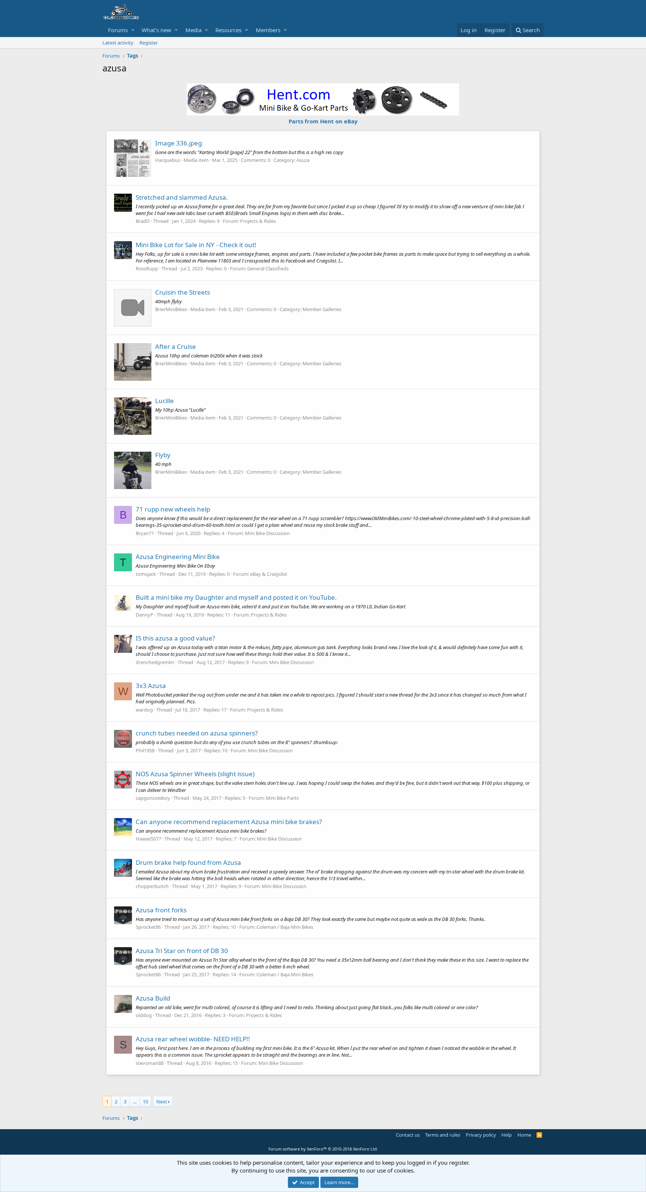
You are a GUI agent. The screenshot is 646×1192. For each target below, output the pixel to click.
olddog (144, 1015)
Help (506, 1134)
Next (161, 1101)
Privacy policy (481, 1134)
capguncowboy (153, 798)
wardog (144, 709)
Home (524, 1134)
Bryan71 (145, 533)
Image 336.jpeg (178, 143)
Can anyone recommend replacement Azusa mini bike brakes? (229, 821)
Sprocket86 (148, 927)
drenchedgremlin (155, 662)
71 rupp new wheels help (173, 509)
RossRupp (147, 268)
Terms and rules (442, 1134)
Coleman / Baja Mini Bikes (284, 927)
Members (268, 30)
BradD (143, 221)
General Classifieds (268, 268)
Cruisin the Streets (182, 292)
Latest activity (117, 42)
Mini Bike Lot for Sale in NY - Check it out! (196, 244)
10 (145, 1101)
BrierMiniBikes (171, 309)
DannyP (144, 614)
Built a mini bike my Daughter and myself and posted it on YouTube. (236, 597)
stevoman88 (149, 1063)
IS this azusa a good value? (175, 638)
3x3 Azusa (151, 685)
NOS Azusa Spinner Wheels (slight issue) (195, 773)
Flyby (162, 455)
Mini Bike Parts (282, 798)
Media (193, 30)
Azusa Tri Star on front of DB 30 (182, 950)
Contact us (408, 1134)
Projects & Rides (258, 221)
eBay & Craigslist (268, 574)
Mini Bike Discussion (267, 533)
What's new (156, 30)
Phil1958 (145, 750)
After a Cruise (175, 346)
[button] (132, 30)
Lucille (164, 400)
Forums (118, 30)
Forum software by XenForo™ (323, 1149)
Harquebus (167, 160)
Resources (228, 30)
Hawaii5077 (148, 838)
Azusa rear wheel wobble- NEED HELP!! (193, 1039)
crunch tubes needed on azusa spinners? (197, 733)
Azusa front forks (161, 910)
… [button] (134, 1101)
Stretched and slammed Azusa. (182, 197)
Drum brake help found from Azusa (188, 862)
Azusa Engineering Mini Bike (178, 556)
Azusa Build (153, 998)
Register (148, 42)
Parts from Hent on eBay (323, 121)
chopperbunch (152, 886)
